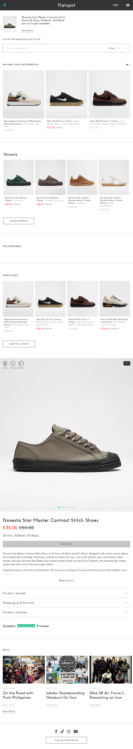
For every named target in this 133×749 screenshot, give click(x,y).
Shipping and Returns (18, 602)
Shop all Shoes (19, 344)
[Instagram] (69, 731)
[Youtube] (76, 731)
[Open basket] (128, 5)
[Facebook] (56, 731)
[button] (127, 64)
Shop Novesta (19, 221)
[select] (113, 48)
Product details (14, 593)
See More (9, 711)
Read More (27, 30)
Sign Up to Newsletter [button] (66, 740)
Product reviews (15, 612)
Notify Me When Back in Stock (22, 39)
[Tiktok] (62, 731)
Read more (65, 580)
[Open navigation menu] (4, 5)
